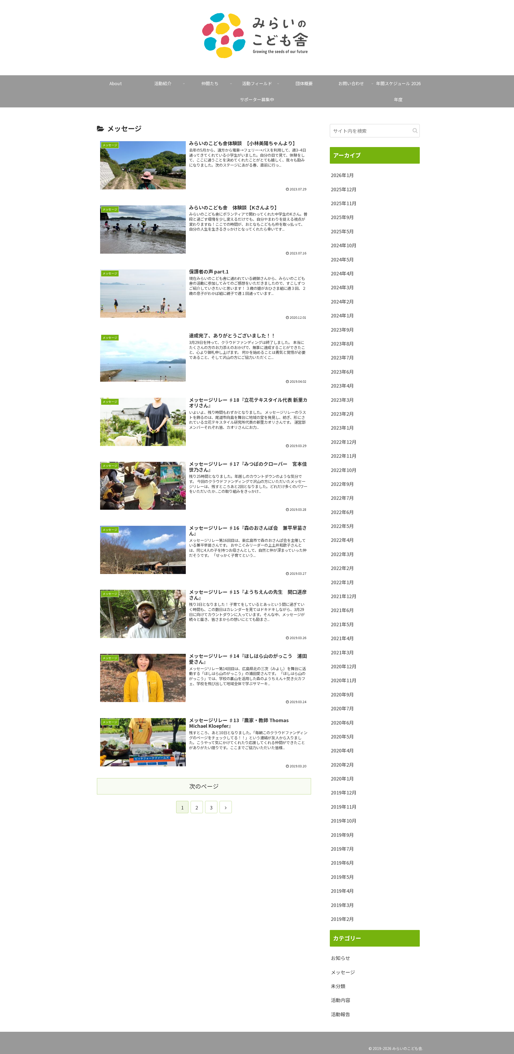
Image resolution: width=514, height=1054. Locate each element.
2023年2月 (342, 413)
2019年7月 (342, 848)
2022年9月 (342, 483)
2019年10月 (344, 820)
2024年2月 (342, 301)
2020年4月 (342, 750)
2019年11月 (344, 806)
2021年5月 (342, 624)
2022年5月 (342, 525)
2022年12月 (344, 441)
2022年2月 (342, 567)
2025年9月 (342, 216)
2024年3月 (342, 287)
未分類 (338, 985)
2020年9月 (342, 694)
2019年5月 (342, 876)
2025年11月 (344, 203)
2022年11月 (344, 455)
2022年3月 (342, 553)
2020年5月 (342, 736)
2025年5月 (342, 231)
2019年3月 (342, 904)
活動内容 (340, 999)
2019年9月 (342, 834)
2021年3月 (342, 652)
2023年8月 (342, 343)
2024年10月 (344, 245)
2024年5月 (342, 259)
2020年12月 (344, 666)
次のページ (204, 786)
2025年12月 (344, 189)
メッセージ (343, 972)
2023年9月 (342, 329)
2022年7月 (342, 497)
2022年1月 (342, 582)
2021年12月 (344, 595)
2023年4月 (342, 385)
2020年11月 (344, 680)
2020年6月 (342, 722)
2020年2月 (342, 764)
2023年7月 (342, 357)
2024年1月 (342, 315)
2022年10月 (344, 469)
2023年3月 (342, 399)
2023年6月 (342, 371)
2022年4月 (342, 539)
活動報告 (340, 1014)
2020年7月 (342, 708)
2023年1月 (342, 427)
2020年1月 (342, 778)
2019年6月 (342, 862)
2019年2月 (342, 918)
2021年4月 (342, 638)
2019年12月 (344, 792)
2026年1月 (342, 174)
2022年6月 (342, 511)
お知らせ (340, 957)
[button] (415, 130)
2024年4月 (342, 273)
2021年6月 (342, 609)
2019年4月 (342, 890)
